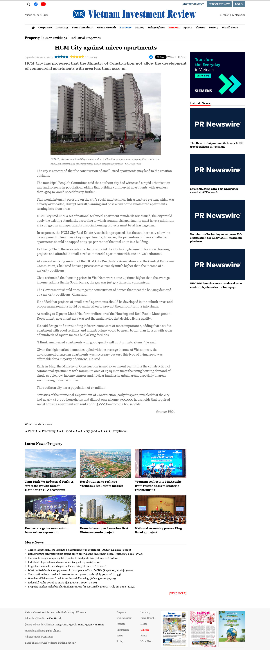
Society (213, 27)
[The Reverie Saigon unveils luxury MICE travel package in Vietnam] (217, 123)
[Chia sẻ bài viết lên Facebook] (151, 57)
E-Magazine (238, 15)
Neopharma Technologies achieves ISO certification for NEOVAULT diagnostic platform (216, 238)
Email (173, 57)
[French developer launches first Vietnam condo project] (105, 509)
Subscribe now (219, 4)
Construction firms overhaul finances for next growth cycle (61, 574)
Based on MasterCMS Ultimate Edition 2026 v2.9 (50, 642)
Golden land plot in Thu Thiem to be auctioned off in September (64, 549)
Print (183, 57)
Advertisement (193, 4)
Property (126, 27)
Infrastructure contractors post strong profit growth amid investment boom (71, 553)
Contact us (47, 636)
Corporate (45, 27)
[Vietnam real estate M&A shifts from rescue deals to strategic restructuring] (160, 463)
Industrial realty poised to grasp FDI (48, 582)
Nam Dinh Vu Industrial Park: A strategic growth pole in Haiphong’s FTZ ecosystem (49, 485)
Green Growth (106, 27)
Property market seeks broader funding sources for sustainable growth (68, 586)
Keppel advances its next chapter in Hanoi (52, 566)
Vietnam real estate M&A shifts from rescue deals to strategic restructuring (158, 485)
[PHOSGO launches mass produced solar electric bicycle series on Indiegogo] (217, 264)
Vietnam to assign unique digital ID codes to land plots (59, 558)
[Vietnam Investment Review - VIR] (135, 23)
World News (230, 27)
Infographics (156, 27)
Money (139, 27)
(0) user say (91, 57)
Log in (239, 4)
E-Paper (224, 15)
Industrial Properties (86, 38)
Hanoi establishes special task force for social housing (58, 578)
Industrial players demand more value (49, 562)
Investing (61, 27)
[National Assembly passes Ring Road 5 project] (160, 509)
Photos (200, 27)
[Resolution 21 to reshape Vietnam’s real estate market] (105, 463)
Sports (187, 27)
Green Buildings (55, 38)
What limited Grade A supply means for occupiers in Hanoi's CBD (65, 570)
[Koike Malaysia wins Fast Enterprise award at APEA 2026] (217, 169)
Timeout (174, 27)
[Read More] (177, 593)
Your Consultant (82, 27)
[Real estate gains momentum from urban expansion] (50, 509)
